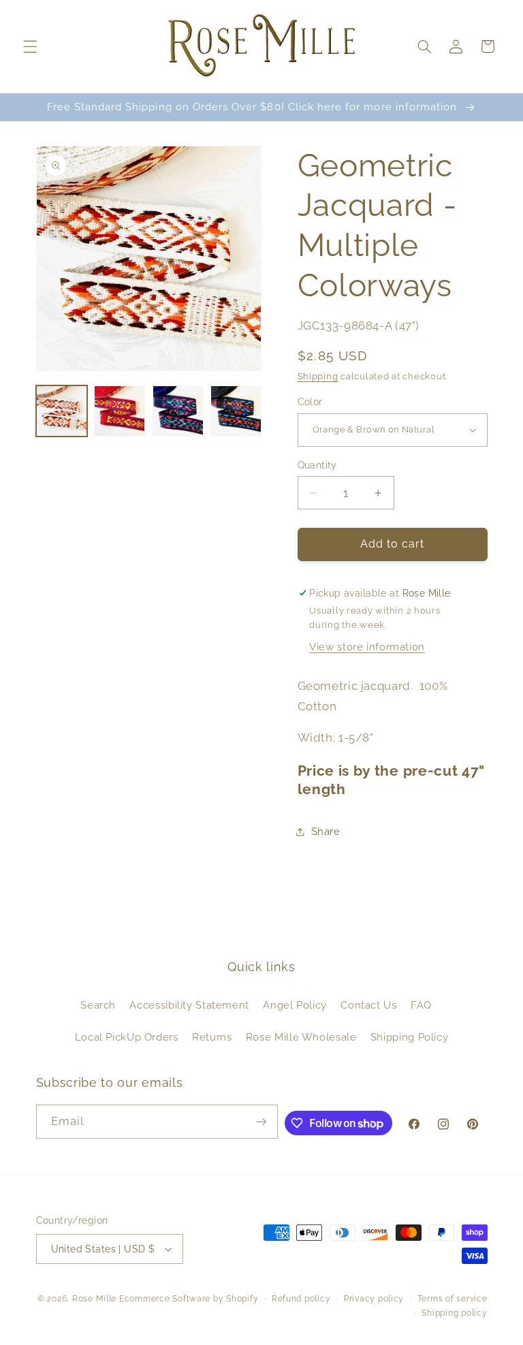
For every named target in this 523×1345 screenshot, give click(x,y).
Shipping (318, 376)
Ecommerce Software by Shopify (188, 1298)
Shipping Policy (409, 1037)
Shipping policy (454, 1313)
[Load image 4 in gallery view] (236, 411)
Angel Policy (295, 1005)
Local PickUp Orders (126, 1037)
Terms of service (452, 1298)
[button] (30, 46)
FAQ (421, 1005)
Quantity (317, 465)
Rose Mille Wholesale (301, 1037)
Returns (212, 1037)
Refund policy (301, 1298)
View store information (367, 646)
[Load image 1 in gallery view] (61, 411)
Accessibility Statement (189, 1005)
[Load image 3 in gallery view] (178, 411)
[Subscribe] (261, 1121)
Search (98, 1005)
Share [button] (325, 831)
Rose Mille (94, 1298)
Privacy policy (374, 1298)
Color (310, 401)
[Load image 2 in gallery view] (119, 411)
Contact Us (368, 1005)
